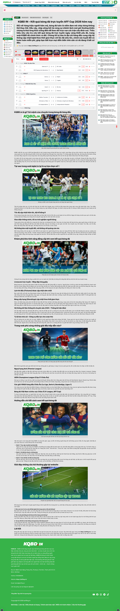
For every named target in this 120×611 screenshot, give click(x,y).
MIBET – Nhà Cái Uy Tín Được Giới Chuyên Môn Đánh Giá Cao (108, 77)
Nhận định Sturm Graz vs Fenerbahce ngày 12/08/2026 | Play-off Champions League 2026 (108, 116)
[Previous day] (80, 59)
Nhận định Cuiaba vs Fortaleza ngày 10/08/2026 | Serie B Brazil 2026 (107, 121)
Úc (92, 5)
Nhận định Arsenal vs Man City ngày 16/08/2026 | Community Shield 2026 (107, 96)
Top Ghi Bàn (95, 2)
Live (24, 59)
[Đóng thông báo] (115, 10)
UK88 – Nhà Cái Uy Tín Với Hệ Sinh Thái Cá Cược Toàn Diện (107, 73)
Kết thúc (30, 59)
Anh (19, 5)
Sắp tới (36, 59)
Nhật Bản (79, 5)
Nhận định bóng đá (53, 2)
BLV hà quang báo (25, 593)
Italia (42, 5)
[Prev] (23, 53)
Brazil (47, 5)
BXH (86, 2)
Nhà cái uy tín (67, 2)
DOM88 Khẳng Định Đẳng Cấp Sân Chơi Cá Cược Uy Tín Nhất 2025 (107, 65)
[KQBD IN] (7, 2)
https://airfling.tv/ (85, 531)
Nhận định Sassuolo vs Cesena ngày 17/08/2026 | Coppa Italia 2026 (107, 87)
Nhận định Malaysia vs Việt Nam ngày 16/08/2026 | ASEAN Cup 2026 (107, 101)
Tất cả (17, 59)
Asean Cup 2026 (39, 2)
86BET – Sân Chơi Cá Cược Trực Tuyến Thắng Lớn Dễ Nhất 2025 (107, 69)
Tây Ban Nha (26, 5)
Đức (33, 5)
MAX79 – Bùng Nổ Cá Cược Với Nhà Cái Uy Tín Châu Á (107, 56)
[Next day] (93, 59)
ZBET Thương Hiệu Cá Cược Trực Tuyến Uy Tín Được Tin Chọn (108, 60)
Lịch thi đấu (77, 2)
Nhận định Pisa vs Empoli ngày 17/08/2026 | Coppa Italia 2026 (107, 91)
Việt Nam (71, 5)
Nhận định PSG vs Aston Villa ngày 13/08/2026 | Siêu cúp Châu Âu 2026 (108, 111)
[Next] (94, 53)
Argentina (54, 5)
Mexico (65, 5)
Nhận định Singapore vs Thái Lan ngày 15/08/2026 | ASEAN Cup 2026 (108, 106)
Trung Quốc (98, 5)
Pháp (37, 5)
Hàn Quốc (86, 5)
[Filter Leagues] (77, 59)
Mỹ (60, 5)
